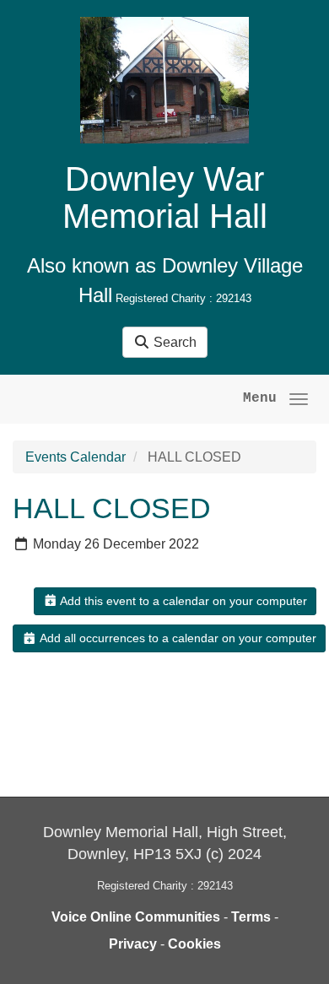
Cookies (194, 944)
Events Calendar (75, 457)
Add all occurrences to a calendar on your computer (176, 638)
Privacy (133, 944)
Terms (251, 917)
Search (173, 342)
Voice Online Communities (135, 917)
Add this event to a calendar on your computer (182, 601)
